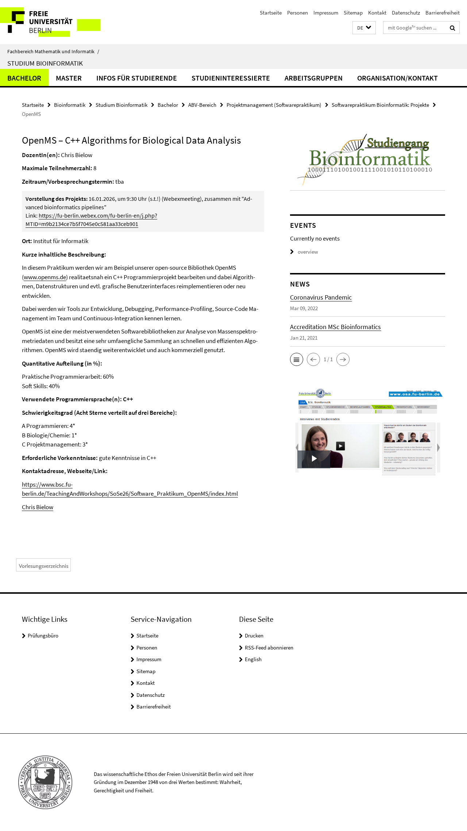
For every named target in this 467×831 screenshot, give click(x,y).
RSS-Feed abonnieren (269, 647)
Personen (297, 12)
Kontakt (377, 12)
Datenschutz (406, 12)
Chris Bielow (37, 507)
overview (308, 251)
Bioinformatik (69, 104)
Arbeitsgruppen (314, 77)
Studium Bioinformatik (45, 63)
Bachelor (24, 77)
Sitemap (353, 12)
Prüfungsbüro (43, 635)
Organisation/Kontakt (397, 77)
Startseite (271, 12)
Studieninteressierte (231, 77)
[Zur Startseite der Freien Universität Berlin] (61, 22)
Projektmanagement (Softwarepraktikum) (274, 104)
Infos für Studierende (136, 77)
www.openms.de (45, 277)
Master (69, 77)
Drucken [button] (254, 635)
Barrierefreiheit (442, 12)
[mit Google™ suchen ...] (452, 28)
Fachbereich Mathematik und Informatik (53, 51)
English (253, 659)
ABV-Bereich (202, 104)
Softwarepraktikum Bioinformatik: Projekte (380, 104)
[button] (364, 28)
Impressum (325, 12)
